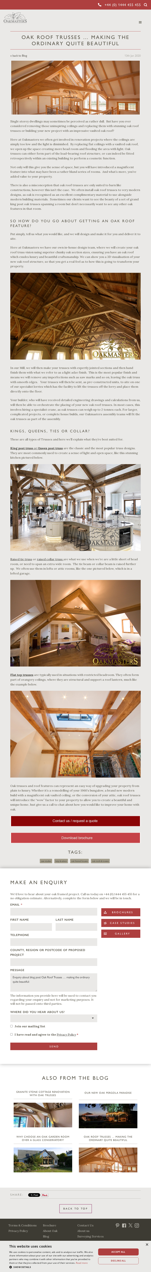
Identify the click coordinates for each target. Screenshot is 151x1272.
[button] (51, 1267)
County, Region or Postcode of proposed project (47, 952)
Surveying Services (90, 1236)
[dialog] (75, 1256)
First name (19, 919)
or (36, 448)
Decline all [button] (118, 1260)
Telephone (19, 935)
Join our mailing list (30, 1026)
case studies (46, 861)
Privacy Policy (66, 1034)
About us (83, 1231)
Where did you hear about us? (37, 1012)
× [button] (146, 1244)
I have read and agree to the (46, 1034)
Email (16, 904)
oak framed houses (79, 861)
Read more (82, 1262)
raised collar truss (50, 559)
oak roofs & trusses (100, 861)
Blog (46, 1236)
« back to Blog (18, 55)
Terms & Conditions (22, 1225)
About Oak (50, 1231)
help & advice (61, 861)
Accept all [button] (118, 1251)
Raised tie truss (21, 559)
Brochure (49, 1225)
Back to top (75, 1208)
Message (17, 970)
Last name (65, 919)
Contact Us (85, 1225)
